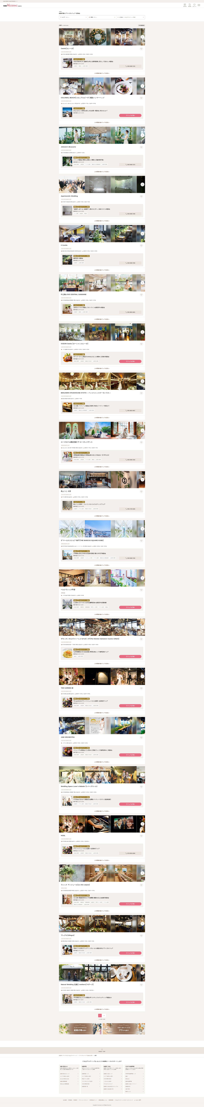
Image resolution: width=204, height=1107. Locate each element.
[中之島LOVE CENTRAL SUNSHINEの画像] (102, 282)
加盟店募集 (111, 1100)
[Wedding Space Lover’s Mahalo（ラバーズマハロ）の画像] (102, 774)
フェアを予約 (131, 115)
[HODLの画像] (102, 824)
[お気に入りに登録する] (141, 49)
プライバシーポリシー (83, 1100)
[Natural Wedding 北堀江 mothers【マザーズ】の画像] (102, 972)
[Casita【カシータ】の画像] (102, 36)
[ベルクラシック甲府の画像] (102, 578)
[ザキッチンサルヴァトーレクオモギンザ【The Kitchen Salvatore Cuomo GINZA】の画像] (102, 627)
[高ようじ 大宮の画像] (102, 479)
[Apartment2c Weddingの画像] (102, 184)
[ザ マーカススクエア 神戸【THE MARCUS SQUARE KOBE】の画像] (102, 528)
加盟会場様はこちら (103, 1100)
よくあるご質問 (137, 1100)
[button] (102, 63)
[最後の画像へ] (142, 37)
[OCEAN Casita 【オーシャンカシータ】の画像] (102, 332)
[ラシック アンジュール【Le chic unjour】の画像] (102, 873)
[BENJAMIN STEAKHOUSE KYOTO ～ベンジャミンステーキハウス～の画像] (102, 381)
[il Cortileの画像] (102, 233)
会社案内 (65, 1100)
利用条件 (75, 1100)
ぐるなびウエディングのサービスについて (124, 1100)
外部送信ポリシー (93, 1100)
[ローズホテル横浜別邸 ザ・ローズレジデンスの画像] (102, 430)
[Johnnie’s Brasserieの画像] (102, 135)
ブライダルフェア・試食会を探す (86, 1055)
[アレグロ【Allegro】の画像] (102, 923)
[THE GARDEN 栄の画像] (102, 676)
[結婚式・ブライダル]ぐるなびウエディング (68, 1055)
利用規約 (70, 1100)
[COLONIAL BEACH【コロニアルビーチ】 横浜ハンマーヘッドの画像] (102, 86)
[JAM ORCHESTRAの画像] (102, 725)
